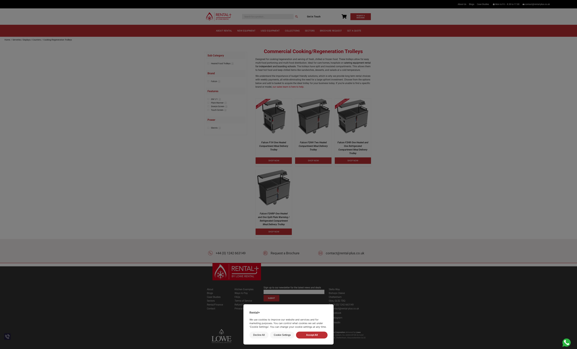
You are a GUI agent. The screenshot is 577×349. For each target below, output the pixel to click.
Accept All (312, 335)
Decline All (259, 335)
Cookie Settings (282, 335)
